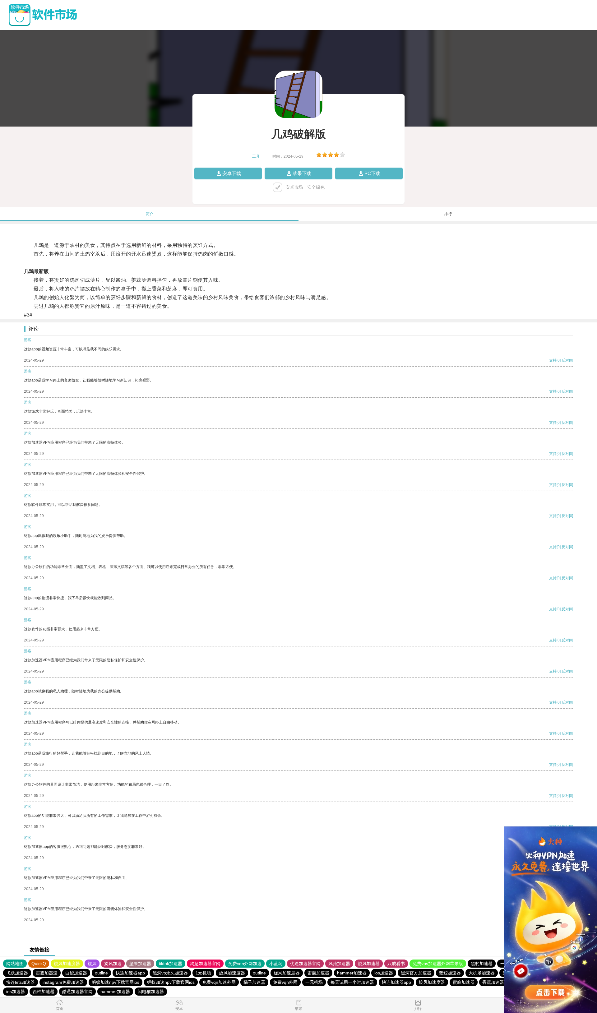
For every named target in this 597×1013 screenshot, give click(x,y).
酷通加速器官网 (77, 991)
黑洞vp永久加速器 (170, 972)
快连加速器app (130, 972)
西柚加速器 (43, 991)
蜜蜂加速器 (463, 982)
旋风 (92, 963)
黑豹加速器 (482, 963)
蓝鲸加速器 (450, 972)
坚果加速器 (140, 963)
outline (101, 972)
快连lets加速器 (20, 982)
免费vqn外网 (285, 982)
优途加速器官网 (305, 963)
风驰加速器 (339, 963)
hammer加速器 (352, 972)
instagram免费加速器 (63, 982)
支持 (553, 360)
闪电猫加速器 (151, 991)
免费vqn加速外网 (219, 982)
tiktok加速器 (170, 963)
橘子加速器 (254, 982)
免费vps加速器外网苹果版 (438, 963)
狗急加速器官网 (205, 963)
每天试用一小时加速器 (352, 982)
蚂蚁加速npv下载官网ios (115, 982)
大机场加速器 (482, 972)
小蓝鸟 (275, 963)
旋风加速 (113, 963)
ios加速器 (383, 972)
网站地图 (15, 963)
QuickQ (38, 963)
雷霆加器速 (47, 972)
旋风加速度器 (67, 963)
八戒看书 (396, 963)
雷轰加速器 (318, 972)
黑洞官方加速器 (416, 972)
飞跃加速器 (17, 972)
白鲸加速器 (76, 972)
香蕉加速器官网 (497, 982)
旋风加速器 (369, 963)
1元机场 (203, 972)
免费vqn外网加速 (244, 963)
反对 (565, 360)
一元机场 (314, 982)
